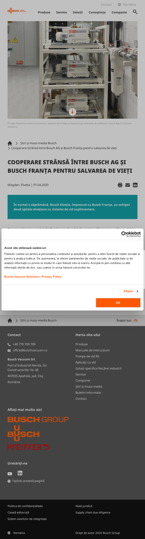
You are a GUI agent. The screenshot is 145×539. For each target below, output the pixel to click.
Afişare (128, 291)
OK (118, 302)
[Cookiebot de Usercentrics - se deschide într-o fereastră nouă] (124, 234)
